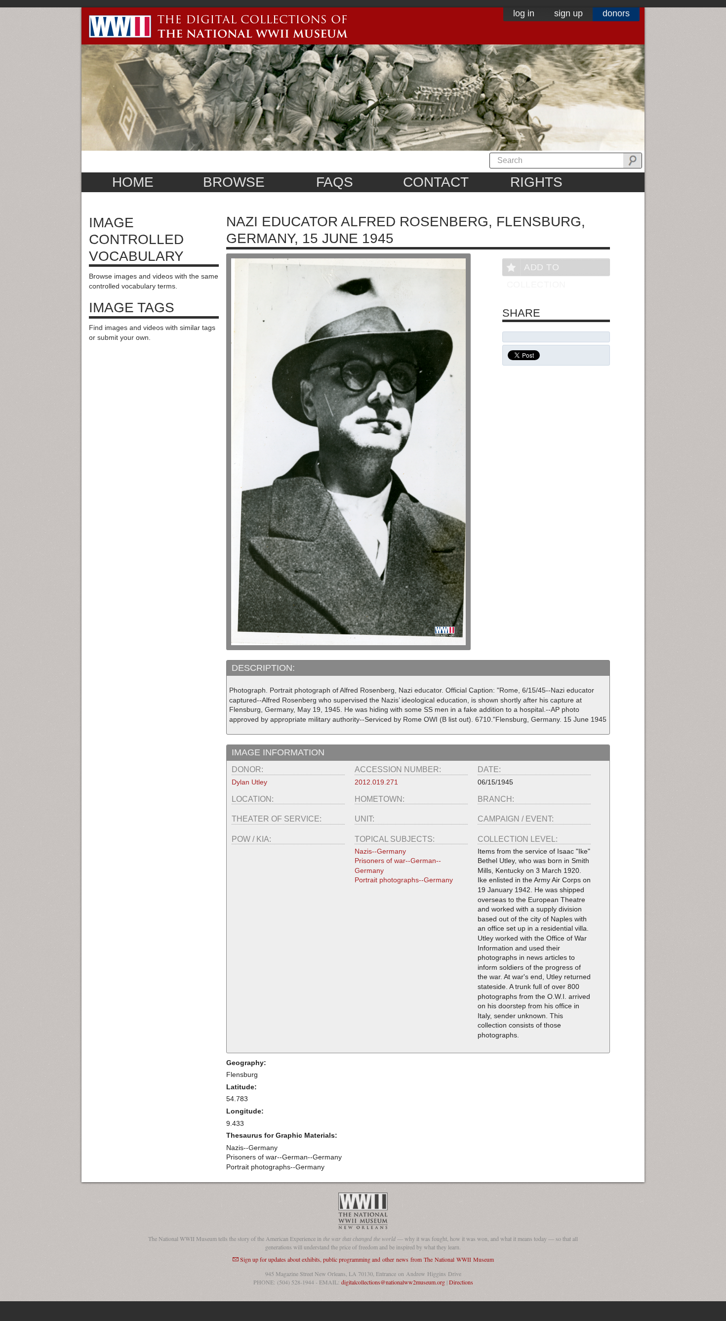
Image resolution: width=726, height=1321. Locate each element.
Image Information (278, 752)
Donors (616, 13)
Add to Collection (536, 269)
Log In (523, 13)
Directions (461, 1282)
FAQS (334, 182)
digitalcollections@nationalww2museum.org (393, 1282)
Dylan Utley (249, 782)
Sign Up (568, 13)
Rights (536, 182)
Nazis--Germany (380, 851)
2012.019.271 (376, 782)
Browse (234, 182)
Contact (436, 182)
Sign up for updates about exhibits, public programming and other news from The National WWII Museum (367, 1259)
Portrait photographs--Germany (404, 880)
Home (133, 182)
